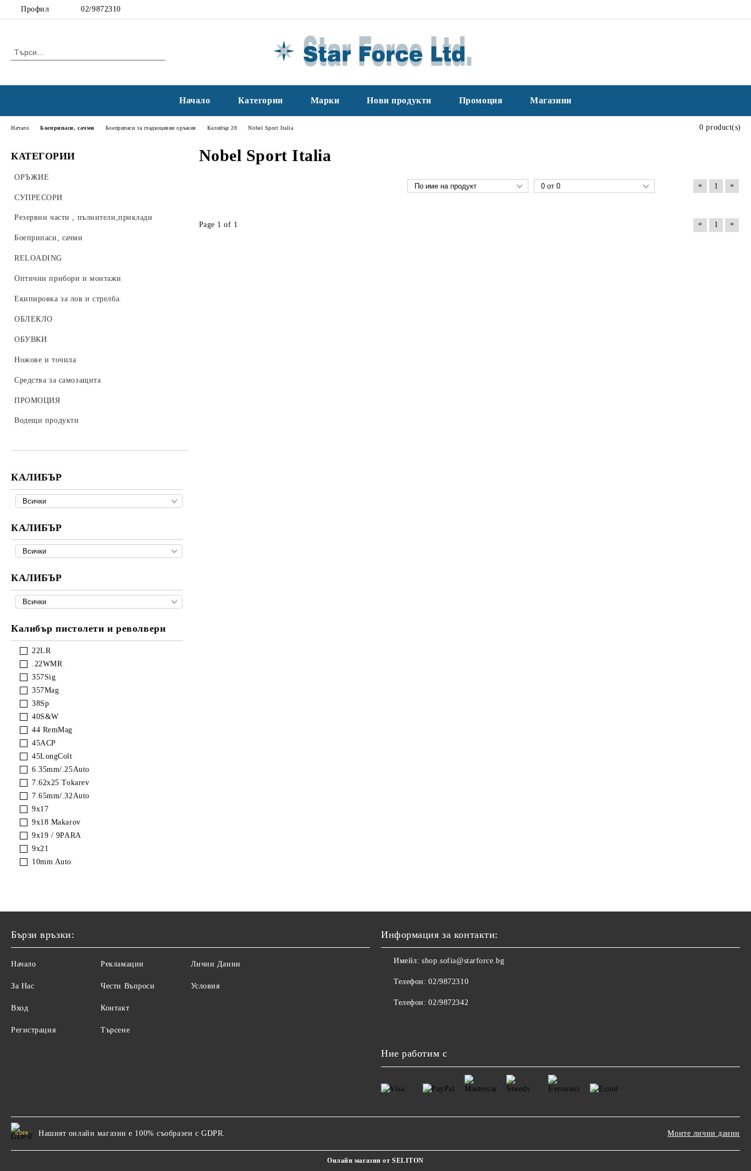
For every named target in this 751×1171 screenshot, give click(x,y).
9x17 (40, 809)
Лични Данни (216, 964)
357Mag (45, 690)
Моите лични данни (703, 1133)
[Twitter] (734, 9)
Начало (194, 100)
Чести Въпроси (127, 986)
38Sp (40, 703)
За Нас (22, 986)
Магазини (550, 100)
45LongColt (52, 756)
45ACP (44, 743)
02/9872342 (448, 1002)
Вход (19, 1008)
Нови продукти (399, 100)
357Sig (44, 677)
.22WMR (47, 664)
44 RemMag (52, 730)
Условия (205, 986)
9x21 (40, 848)
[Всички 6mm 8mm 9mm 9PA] (99, 602)
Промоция (480, 100)
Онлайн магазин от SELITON (375, 1160)
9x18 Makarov (56, 822)
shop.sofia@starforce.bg (463, 961)
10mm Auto (51, 862)
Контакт (115, 1008)
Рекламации (122, 964)
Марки (325, 100)
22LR (41, 651)
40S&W (45, 716)
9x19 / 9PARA (56, 835)
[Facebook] (717, 9)
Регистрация (33, 1030)
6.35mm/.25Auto (61, 769)
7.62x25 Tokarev (60, 782)
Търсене (115, 1030)
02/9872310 (101, 9)
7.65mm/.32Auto (61, 796)
